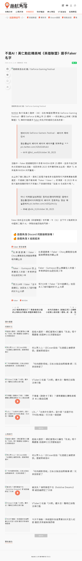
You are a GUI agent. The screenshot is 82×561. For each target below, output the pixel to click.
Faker (15, 300)
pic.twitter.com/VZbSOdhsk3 (35, 146)
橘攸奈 (43, 17)
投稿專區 (73, 11)
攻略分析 (9, 11)
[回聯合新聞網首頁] (7, 5)
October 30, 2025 (47, 152)
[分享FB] (7, 68)
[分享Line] (7, 74)
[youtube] (67, 5)
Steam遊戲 (55, 17)
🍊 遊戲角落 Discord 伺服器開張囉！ (34, 234)
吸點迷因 (68, 17)
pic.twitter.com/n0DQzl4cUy (43, 203)
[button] (75, 5)
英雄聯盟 (33, 17)
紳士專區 (51, 11)
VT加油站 (62, 11)
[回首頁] (16, 5)
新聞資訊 (30, 11)
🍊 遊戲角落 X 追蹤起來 (27, 238)
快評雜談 (40, 11)
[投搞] (63, 5)
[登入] (71, 5)
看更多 (41, 428)
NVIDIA (25, 300)
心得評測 (19, 11)
